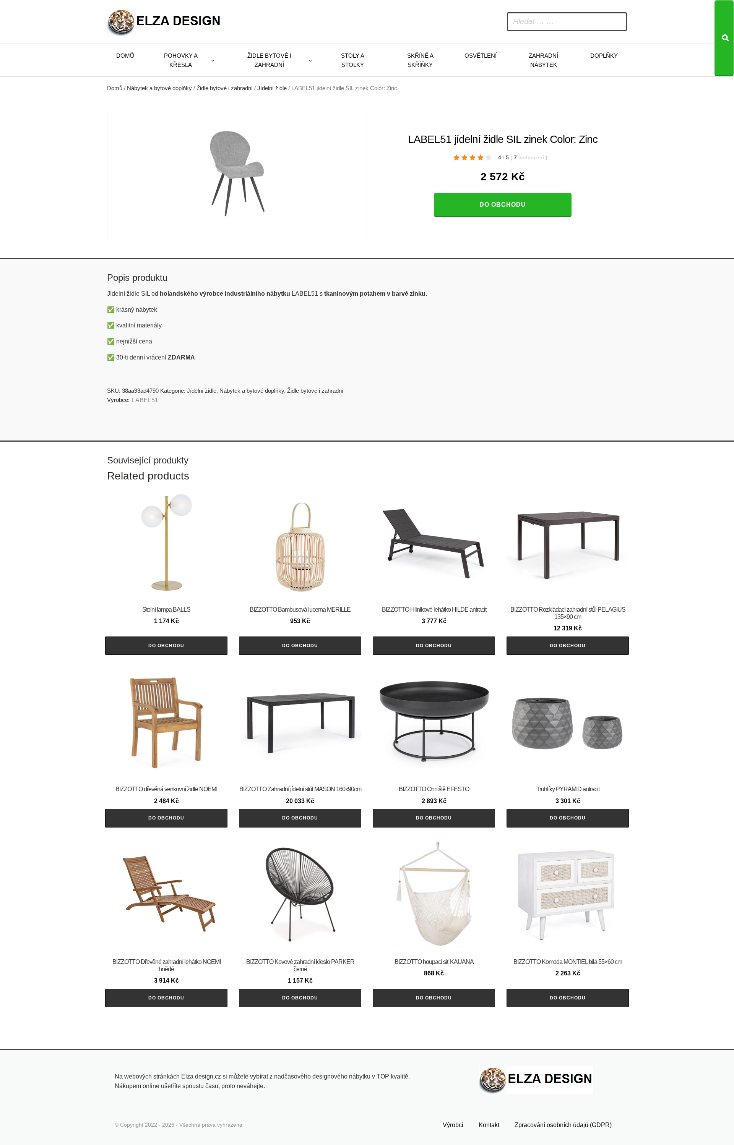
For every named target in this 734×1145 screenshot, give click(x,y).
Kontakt (489, 1125)
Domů (125, 55)
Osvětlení (480, 55)
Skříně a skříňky (420, 60)
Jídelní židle (272, 88)
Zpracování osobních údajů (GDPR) (563, 1125)
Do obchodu (502, 204)
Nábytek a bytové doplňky (159, 88)
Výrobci (453, 1125)
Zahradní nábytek (543, 60)
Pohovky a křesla (181, 60)
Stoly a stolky (352, 60)
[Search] (724, 38)
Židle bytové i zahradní (269, 60)
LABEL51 (145, 400)
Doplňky (604, 55)
